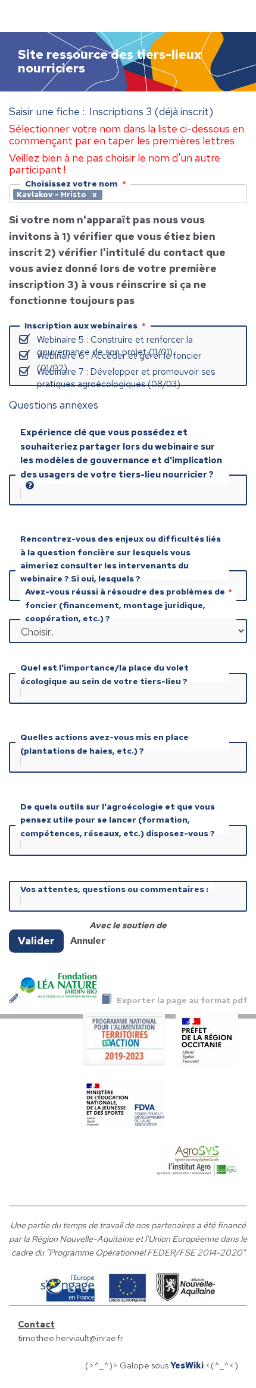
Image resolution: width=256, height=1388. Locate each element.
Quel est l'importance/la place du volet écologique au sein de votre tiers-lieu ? (104, 674)
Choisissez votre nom (71, 183)
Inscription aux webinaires (81, 325)
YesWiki (187, 1365)
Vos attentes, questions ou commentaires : (114, 889)
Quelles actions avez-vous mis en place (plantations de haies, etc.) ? (104, 743)
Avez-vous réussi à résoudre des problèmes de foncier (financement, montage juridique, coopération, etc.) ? (125, 605)
